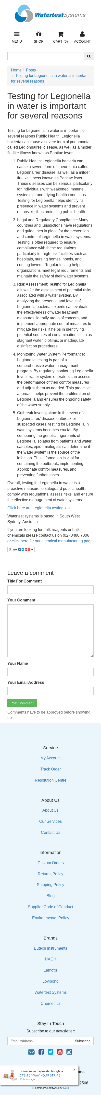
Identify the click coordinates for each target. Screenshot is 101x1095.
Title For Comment (24, 581)
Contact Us (50, 832)
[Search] (89, 56)
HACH (50, 959)
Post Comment (22, 703)
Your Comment (21, 600)
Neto (66, 1087)
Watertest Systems (51, 992)
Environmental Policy (50, 918)
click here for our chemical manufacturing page (52, 541)
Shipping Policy (50, 885)
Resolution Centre (50, 780)
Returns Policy (50, 874)
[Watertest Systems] (50, 12)
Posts (31, 70)
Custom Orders (51, 863)
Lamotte (51, 970)
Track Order (50, 769)
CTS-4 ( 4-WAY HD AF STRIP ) (40, 1075)
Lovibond (50, 981)
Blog (51, 896)
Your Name (17, 663)
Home (16, 70)
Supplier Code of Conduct (50, 907)
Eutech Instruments (50, 948)
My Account (50, 758)
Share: (13, 549)
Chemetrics (51, 1003)
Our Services (50, 821)
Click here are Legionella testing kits (39, 508)
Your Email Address (25, 682)
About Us (50, 810)
